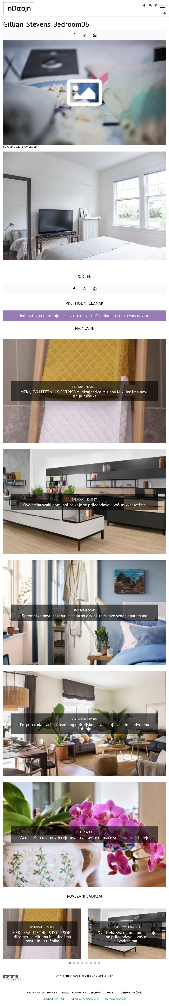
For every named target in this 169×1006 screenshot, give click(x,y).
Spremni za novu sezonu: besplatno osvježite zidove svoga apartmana (84, 615)
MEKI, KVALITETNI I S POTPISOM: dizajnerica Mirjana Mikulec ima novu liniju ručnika (84, 394)
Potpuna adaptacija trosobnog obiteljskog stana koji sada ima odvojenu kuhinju (84, 726)
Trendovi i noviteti (84, 386)
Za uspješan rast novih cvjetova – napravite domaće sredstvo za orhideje (84, 837)
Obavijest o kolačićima (85, 998)
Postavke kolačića (115, 998)
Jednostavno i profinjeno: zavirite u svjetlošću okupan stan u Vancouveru (84, 315)
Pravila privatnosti (55, 998)
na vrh (162, 976)
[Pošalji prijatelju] (95, 35)
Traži (163, 13)
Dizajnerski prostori (84, 719)
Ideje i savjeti (84, 832)
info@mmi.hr (78, 992)
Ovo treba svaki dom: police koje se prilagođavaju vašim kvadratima (84, 505)
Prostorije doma (84, 610)
